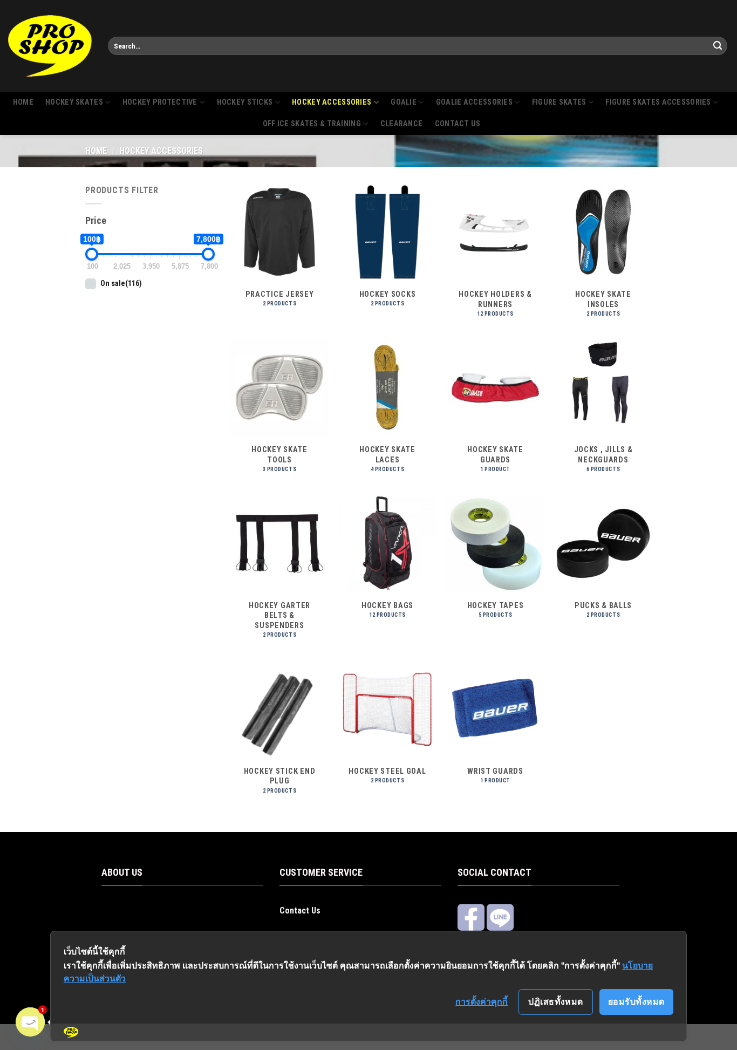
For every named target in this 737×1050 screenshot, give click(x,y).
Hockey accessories (331, 102)
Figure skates (559, 102)
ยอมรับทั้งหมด (636, 1001)
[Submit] (717, 46)
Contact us (458, 123)
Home (23, 102)
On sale (121, 283)
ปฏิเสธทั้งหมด (555, 1001)
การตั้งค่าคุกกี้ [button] (481, 1001)
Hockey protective (159, 102)
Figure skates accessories (658, 102)
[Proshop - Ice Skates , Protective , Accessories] (50, 46)
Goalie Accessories (474, 102)
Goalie (404, 102)
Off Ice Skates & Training (312, 123)
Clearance (401, 123)
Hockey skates (74, 102)
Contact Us (299, 910)
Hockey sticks (245, 102)
